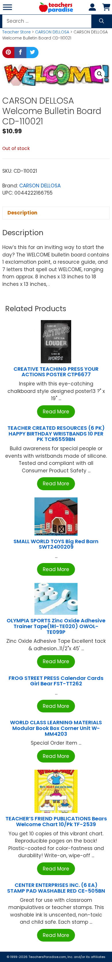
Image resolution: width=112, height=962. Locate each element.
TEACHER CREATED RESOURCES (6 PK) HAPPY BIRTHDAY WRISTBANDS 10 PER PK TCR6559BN (56, 433)
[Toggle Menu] (7, 7)
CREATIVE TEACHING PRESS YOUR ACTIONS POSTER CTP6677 (56, 371)
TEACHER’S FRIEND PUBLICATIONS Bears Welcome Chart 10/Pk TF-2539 (56, 821)
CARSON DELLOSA (52, 32)
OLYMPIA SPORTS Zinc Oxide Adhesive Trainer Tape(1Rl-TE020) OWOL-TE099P (56, 626)
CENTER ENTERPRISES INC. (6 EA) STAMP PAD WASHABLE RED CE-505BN (56, 887)
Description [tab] (22, 212)
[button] (99, 74)
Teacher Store (16, 32)
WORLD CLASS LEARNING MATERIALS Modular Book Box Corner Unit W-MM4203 (56, 728)
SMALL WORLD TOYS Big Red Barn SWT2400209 (56, 544)
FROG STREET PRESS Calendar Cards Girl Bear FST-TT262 (56, 680)
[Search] (101, 21)
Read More (56, 411)
